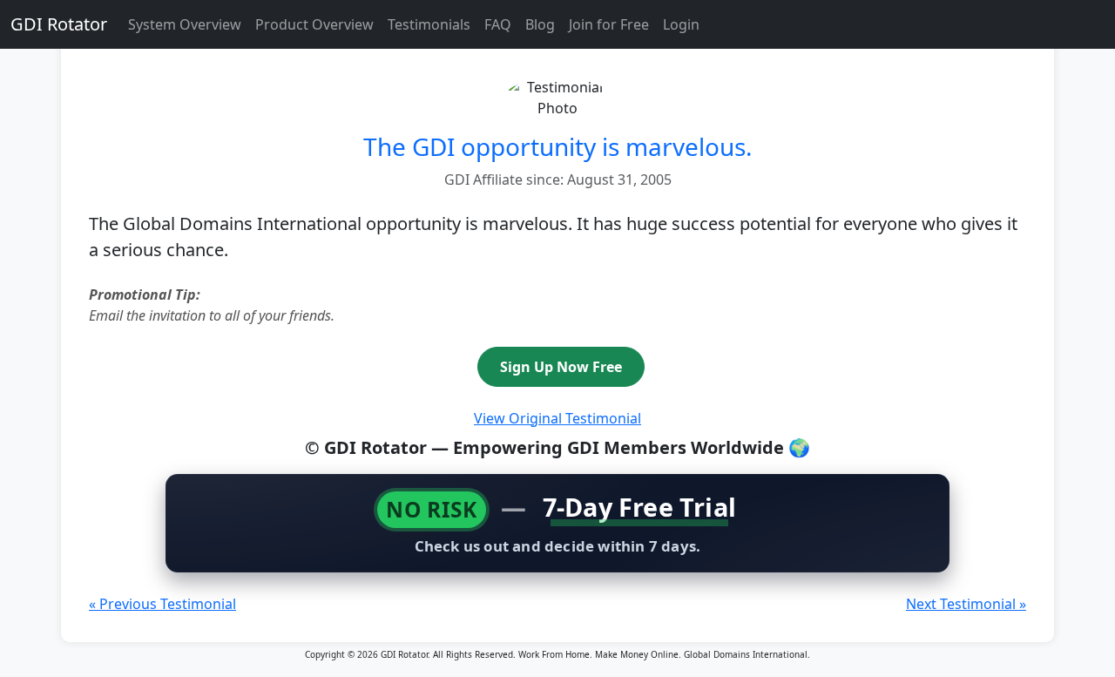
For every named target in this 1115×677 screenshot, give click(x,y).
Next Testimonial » (966, 603)
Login (681, 24)
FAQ (497, 24)
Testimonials (429, 24)
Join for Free (609, 24)
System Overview (184, 24)
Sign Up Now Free (561, 366)
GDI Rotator (58, 24)
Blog (540, 24)
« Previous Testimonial (162, 603)
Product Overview (314, 24)
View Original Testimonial (557, 418)
